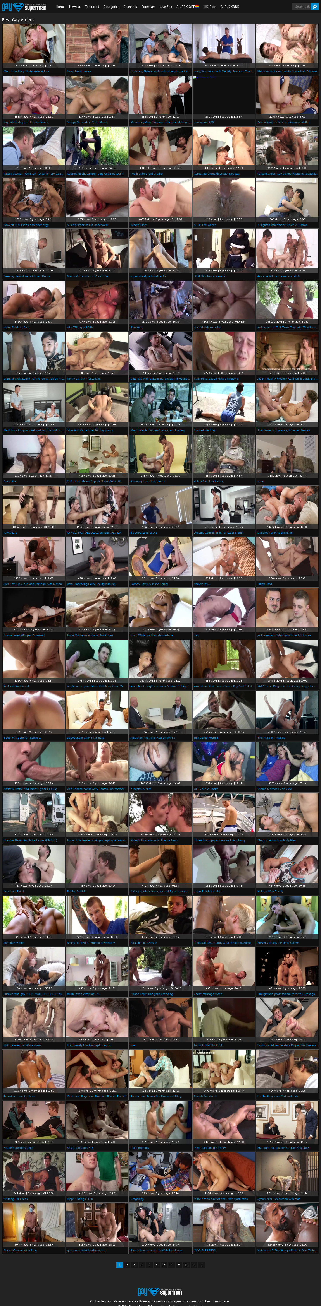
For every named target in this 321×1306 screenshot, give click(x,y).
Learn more (221, 1301)
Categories (111, 6)
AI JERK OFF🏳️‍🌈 (187, 6)
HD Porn (210, 6)
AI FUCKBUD (230, 6)
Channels (130, 6)
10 (186, 1265)
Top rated (92, 6)
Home (60, 6)
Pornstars (148, 6)
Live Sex (166, 6)
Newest (75, 6)
